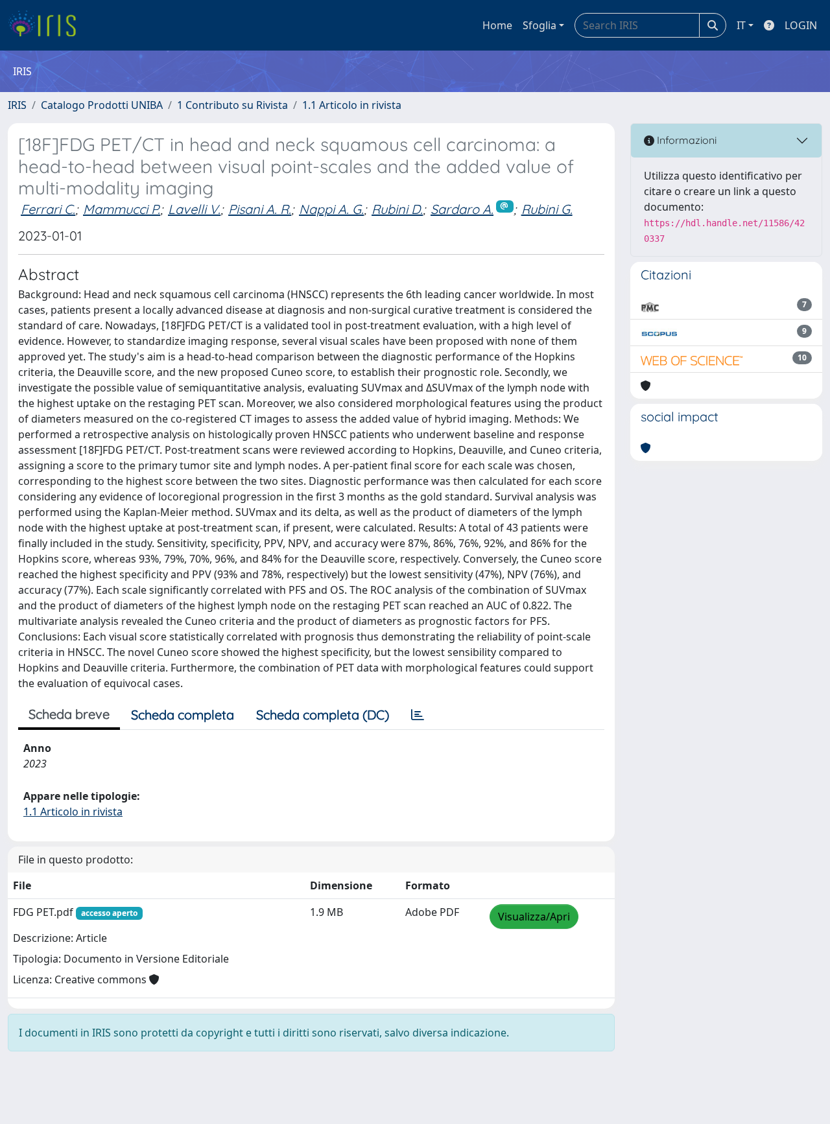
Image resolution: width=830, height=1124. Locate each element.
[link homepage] (47, 25)
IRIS (17, 105)
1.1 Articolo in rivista (351, 105)
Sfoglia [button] (539, 25)
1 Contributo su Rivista (232, 105)
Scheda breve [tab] (69, 714)
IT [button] (741, 25)
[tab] (417, 715)
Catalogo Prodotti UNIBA (102, 105)
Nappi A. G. (331, 209)
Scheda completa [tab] (182, 715)
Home (497, 25)
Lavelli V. (194, 209)
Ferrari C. (48, 209)
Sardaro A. (462, 209)
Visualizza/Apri (534, 916)
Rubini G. (547, 209)
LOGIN (801, 25)
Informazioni (685, 140)
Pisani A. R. (259, 209)
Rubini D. (397, 209)
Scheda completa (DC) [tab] (322, 715)
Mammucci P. (121, 209)
